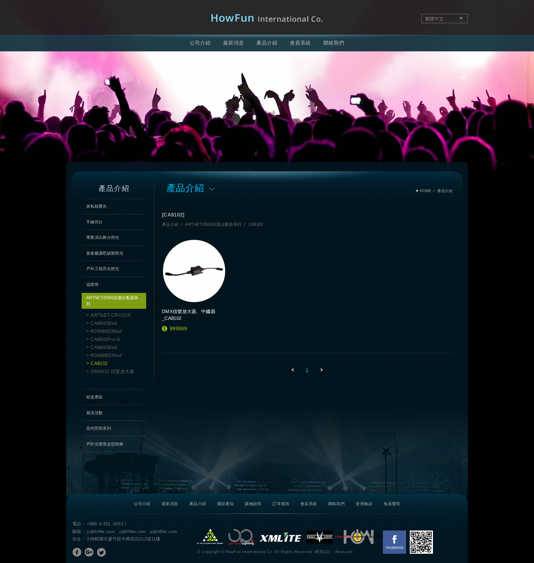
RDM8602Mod (106, 331)
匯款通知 (225, 503)
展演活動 (94, 412)
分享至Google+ (89, 552)
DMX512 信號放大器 (112, 371)
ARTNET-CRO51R (111, 315)
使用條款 (364, 503)
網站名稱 (267, 18)
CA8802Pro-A (105, 339)
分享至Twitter (101, 552)
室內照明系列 (98, 428)
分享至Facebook (77, 552)
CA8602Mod (104, 323)
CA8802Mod (104, 347)
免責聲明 (392, 503)
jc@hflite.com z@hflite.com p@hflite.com (132, 531)
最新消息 (233, 42)
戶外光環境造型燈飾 (104, 444)
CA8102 (99, 363)
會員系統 (300, 42)
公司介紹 (200, 42)
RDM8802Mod (106, 355)
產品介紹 (267, 42)
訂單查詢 (281, 503)
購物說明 (253, 503)
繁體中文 (434, 18)
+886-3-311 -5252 (105, 523)
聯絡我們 (333, 42)
